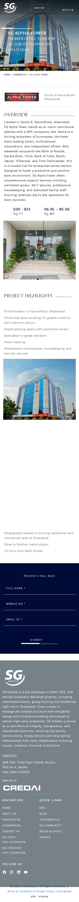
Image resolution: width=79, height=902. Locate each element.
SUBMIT (36, 639)
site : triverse (39, 896)
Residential (11, 813)
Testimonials (50, 813)
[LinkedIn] (19, 865)
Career (45, 830)
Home (7, 75)
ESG (42, 801)
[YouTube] (26, 865)
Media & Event (51, 824)
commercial (20, 75)
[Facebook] (4, 865)
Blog (43, 807)
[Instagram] (12, 865)
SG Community (50, 818)
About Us (9, 807)
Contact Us (11, 824)
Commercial (11, 818)
